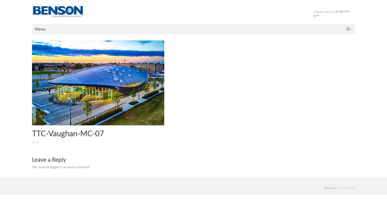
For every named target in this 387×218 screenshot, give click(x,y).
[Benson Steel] (68, 11)
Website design (330, 188)
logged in (56, 167)
